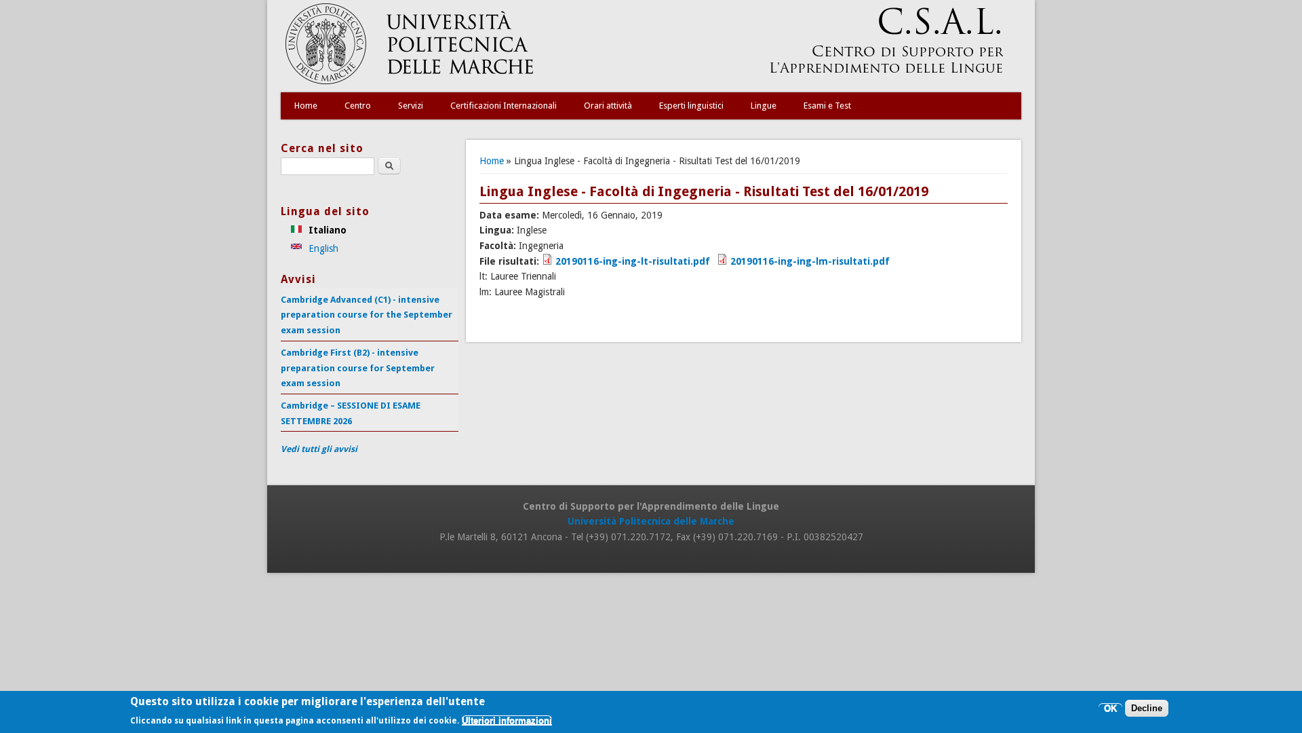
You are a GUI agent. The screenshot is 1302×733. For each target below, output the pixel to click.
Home (305, 105)
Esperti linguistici (691, 105)
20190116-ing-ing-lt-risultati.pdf (632, 261)
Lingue (763, 105)
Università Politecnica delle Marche (651, 521)
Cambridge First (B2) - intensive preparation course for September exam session (358, 367)
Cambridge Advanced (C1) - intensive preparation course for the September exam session (366, 315)
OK (1110, 709)
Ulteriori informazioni (507, 721)
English (322, 248)
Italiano (326, 230)
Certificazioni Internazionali (503, 105)
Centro (357, 105)
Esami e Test (827, 105)
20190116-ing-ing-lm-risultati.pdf (810, 261)
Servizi (410, 105)
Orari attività (608, 105)
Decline (1146, 709)
